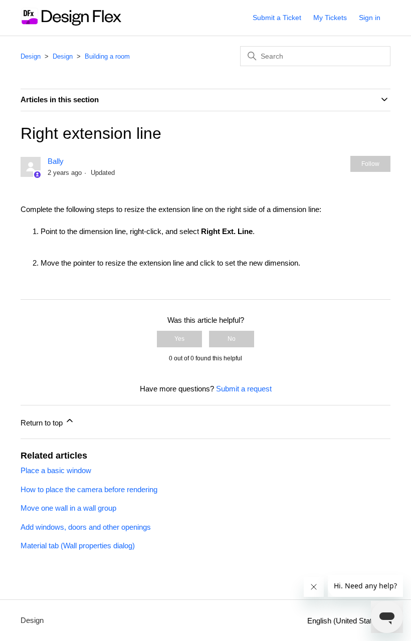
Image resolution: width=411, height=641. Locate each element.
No (232, 338)
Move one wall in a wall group (68, 508)
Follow (370, 163)
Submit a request (244, 388)
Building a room (107, 56)
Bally (56, 161)
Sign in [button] (369, 18)
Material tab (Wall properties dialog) (78, 545)
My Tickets (330, 18)
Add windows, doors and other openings (86, 527)
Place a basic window (56, 470)
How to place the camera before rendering (89, 489)
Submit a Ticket (277, 18)
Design (31, 56)
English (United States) (345, 620)
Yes (179, 338)
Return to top (43, 422)
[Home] (71, 23)
